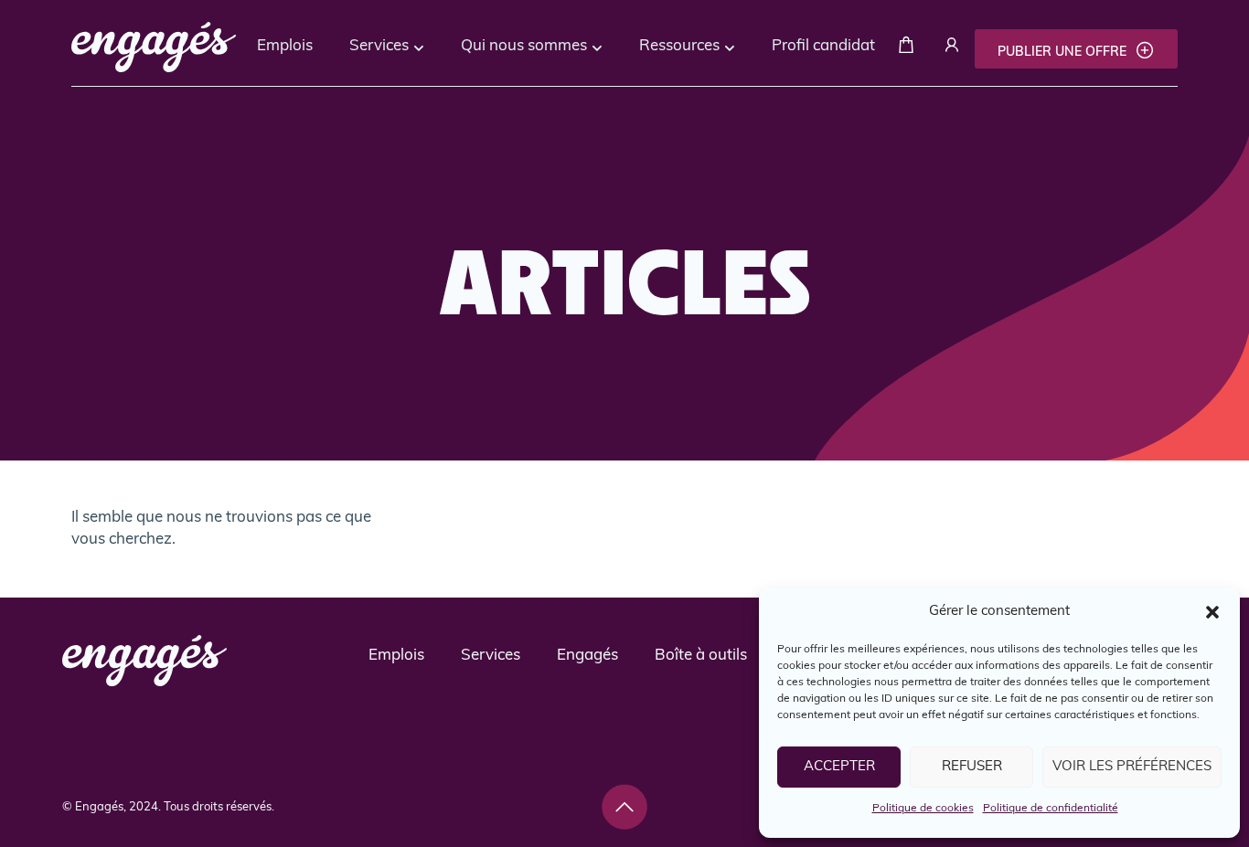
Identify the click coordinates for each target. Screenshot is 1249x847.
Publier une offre (1064, 52)
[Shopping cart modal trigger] (906, 49)
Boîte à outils (701, 655)
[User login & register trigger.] (952, 49)
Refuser (972, 767)
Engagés (587, 655)
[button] (1212, 612)
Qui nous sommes (524, 46)
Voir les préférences (1132, 767)
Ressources (679, 46)
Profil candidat (823, 46)
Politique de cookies (923, 808)
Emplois (285, 46)
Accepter (839, 767)
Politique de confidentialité (1050, 808)
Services (379, 46)
